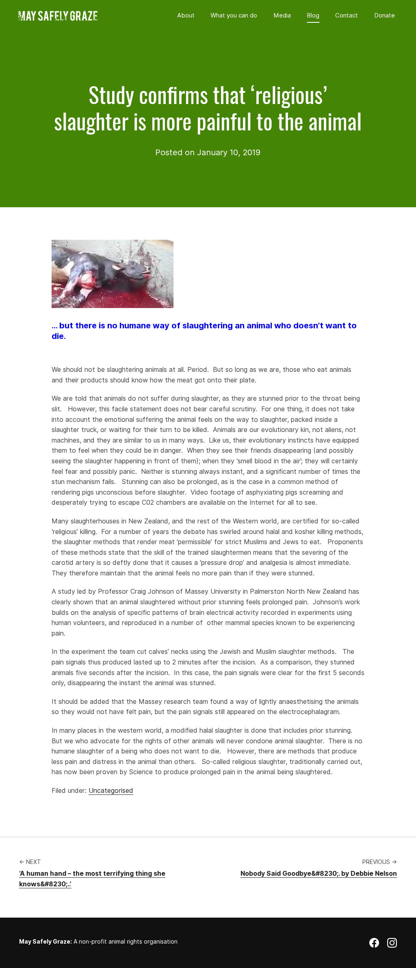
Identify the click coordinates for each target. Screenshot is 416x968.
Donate (384, 15)
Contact (346, 15)
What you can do (233, 15)
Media (282, 15)
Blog (313, 15)
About (186, 15)
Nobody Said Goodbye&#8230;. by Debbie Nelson (318, 873)
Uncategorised (111, 790)
